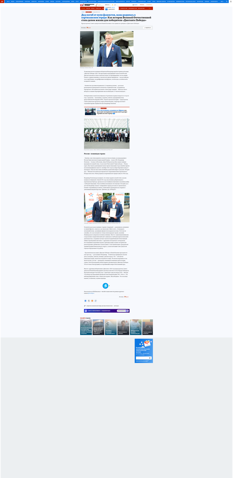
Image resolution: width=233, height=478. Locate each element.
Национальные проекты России (106, 1)
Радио (135, 4)
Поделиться (148, 27)
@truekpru (91, 293)
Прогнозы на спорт (191, 1)
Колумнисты (83, 1)
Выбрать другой (111, 9)
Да (106, 9)
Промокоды (200, 1)
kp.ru (89, 27)
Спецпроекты (214, 1)
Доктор (128, 1)
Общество (34, 1)
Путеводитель (171, 1)
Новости (88, 8)
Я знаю (149, 1)
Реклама (142, 4)
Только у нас (98, 8)
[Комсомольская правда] (87, 5)
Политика (27, 1)
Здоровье (58, 1)
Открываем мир (142, 1)
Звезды (52, 1)
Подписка (149, 4)
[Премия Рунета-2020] (98, 4)
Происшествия (92, 1)
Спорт (77, 1)
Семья (153, 1)
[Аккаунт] (231, 1)
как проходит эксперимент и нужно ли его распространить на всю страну (112, 112)
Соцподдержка (66, 1)
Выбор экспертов (120, 1)
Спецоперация (19, 1)
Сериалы (207, 1)
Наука (72, 1)
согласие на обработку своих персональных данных (142, 361)
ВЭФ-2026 (93, 8)
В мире (47, 1)
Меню (2, 1)
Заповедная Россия (132, 8)
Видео (12, 1)
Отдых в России (123, 8)
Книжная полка (180, 1)
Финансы (133, 1)
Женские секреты (161, 1)
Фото (8, 1)
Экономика (41, 1)
